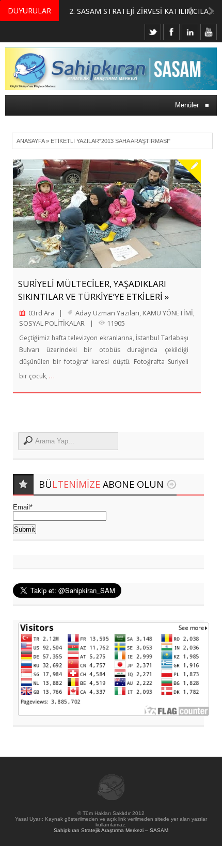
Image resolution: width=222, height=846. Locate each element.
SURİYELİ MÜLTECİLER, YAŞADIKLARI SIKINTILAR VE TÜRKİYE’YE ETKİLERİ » (93, 290)
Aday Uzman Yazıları (107, 312)
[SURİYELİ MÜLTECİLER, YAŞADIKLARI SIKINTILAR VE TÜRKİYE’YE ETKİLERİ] (107, 213)
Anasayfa (30, 141)
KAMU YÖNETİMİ (167, 312)
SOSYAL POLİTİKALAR (52, 323)
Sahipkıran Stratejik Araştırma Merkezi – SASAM (111, 830)
